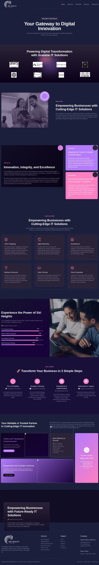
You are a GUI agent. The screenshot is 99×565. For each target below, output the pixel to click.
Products (78, 4)
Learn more (9, 450)
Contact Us (95, 4)
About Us (70, 4)
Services (86, 4)
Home (63, 4)
